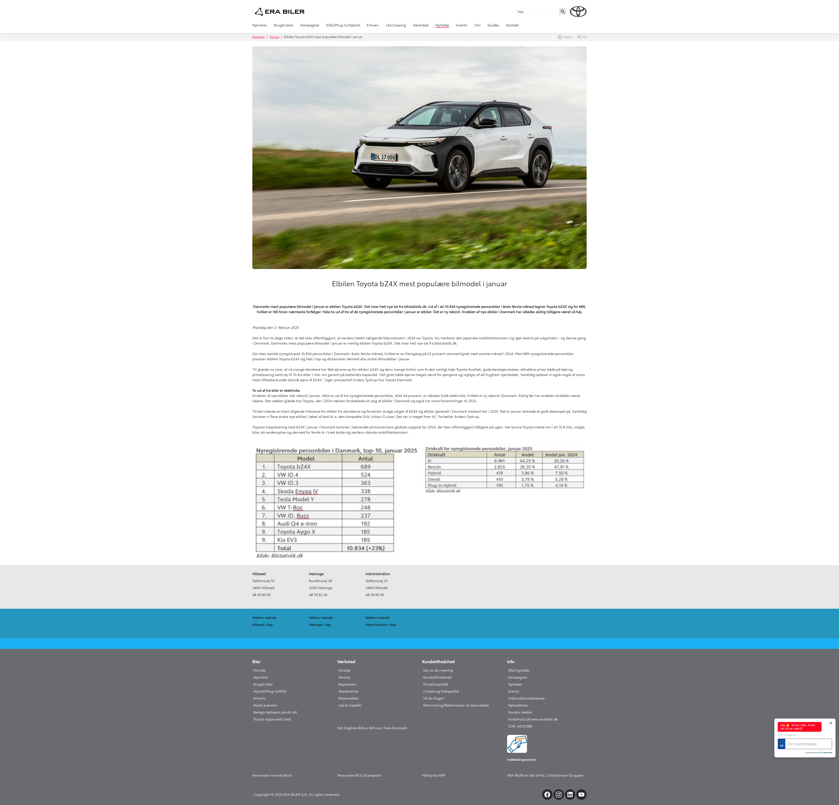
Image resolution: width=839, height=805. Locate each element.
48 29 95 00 (261, 595)
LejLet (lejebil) (350, 705)
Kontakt (512, 25)
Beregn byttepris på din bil (275, 712)
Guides (493, 25)
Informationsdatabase (526, 698)
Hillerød (259, 574)
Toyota (274, 37)
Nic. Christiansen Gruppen (562, 775)
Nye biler (259, 25)
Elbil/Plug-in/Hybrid (343, 25)
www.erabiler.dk (544, 719)
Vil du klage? (433, 698)
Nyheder (442, 25)
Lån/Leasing (396, 25)
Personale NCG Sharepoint (359, 775)
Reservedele (348, 698)
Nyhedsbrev (518, 705)
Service (344, 677)
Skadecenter (348, 691)
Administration (378, 574)
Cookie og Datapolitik (441, 691)
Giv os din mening (438, 670)
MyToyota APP (433, 775)
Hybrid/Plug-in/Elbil (270, 691)
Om (477, 25)
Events (461, 25)
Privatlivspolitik (435, 684)
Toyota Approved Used (272, 719)
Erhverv (373, 25)
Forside (259, 670)
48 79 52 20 (318, 595)
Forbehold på (519, 719)
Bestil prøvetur (265, 705)
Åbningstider (519, 670)
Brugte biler (283, 25)
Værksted (420, 25)
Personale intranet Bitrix (272, 775)
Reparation (347, 684)
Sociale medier (520, 712)
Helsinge (316, 574)
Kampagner (309, 25)
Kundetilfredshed (437, 677)
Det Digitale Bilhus (353, 728)
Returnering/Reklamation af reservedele (456, 705)
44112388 (524, 726)
